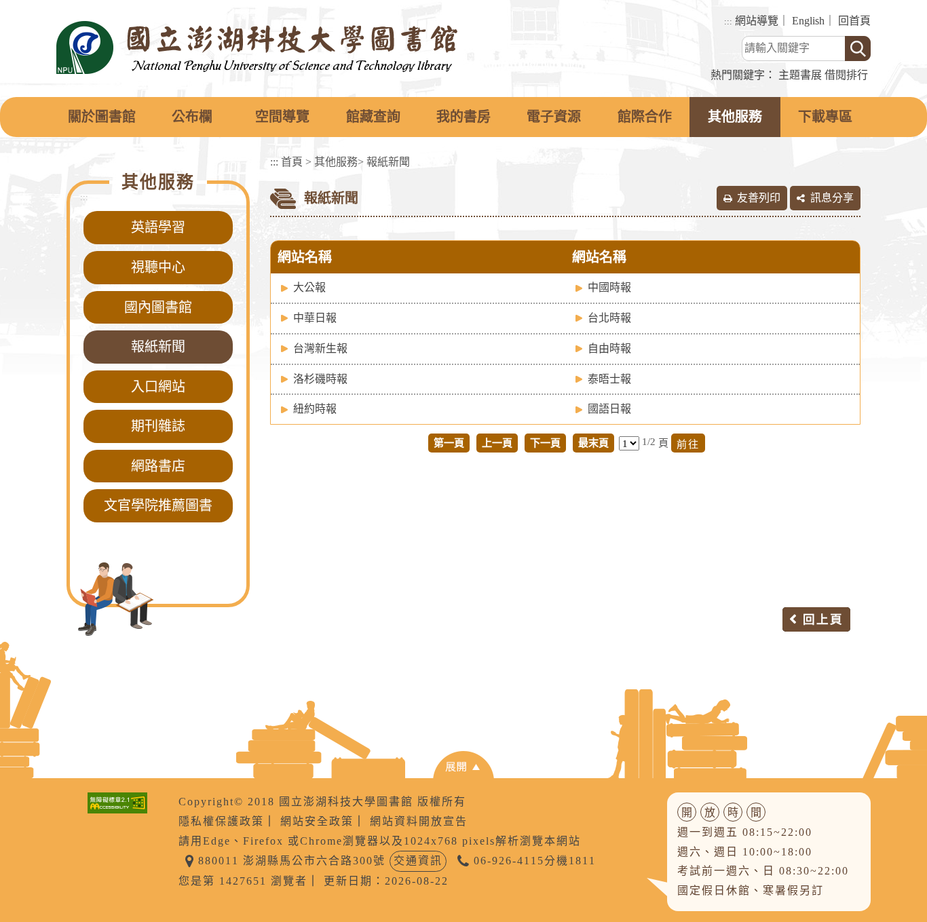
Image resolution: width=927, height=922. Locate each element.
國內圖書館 (158, 307)
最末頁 (593, 442)
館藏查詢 (373, 116)
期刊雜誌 (158, 426)
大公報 (309, 287)
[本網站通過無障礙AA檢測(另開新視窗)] (117, 801)
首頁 (292, 162)
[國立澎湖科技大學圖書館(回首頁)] (256, 47)
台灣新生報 (320, 348)
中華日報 (315, 318)
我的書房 (463, 116)
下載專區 (825, 116)
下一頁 (545, 442)
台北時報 (609, 318)
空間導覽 (282, 116)
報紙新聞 (158, 346)
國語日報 (609, 409)
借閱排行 (846, 75)
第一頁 (449, 442)
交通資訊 (418, 860)
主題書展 (800, 75)
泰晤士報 (609, 379)
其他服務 (735, 116)
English (808, 20)
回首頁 (854, 20)
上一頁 (497, 442)
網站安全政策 (317, 821)
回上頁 (823, 619)
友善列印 (758, 198)
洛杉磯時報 (320, 379)
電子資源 (554, 116)
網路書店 (158, 466)
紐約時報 (315, 409)
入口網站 (158, 386)
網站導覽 (756, 20)
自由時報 (609, 348)
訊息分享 (832, 198)
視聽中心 (158, 267)
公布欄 (192, 116)
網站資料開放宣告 (419, 821)
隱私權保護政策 (221, 821)
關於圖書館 (102, 116)
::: (728, 21)
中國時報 (609, 287)
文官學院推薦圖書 (158, 505)
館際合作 (645, 116)
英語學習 (158, 227)
